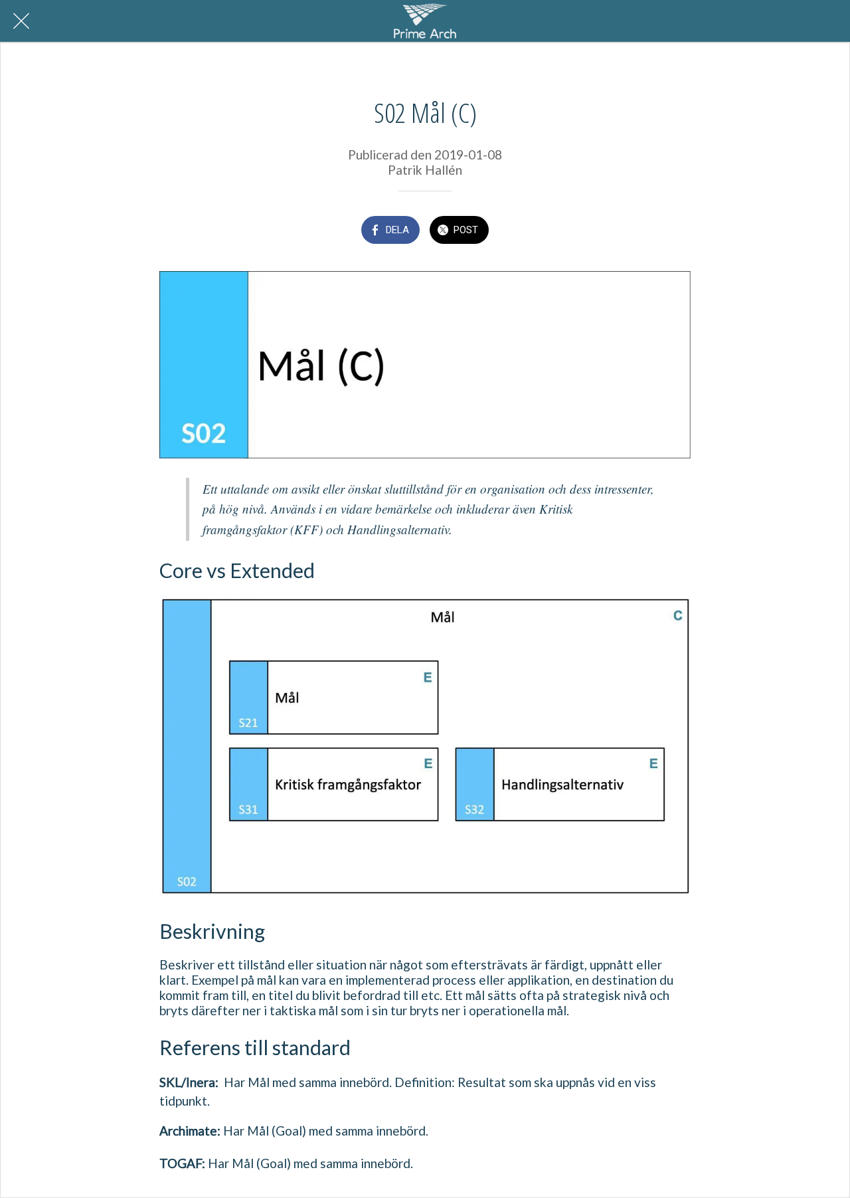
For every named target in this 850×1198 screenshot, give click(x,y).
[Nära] (21, 21)
